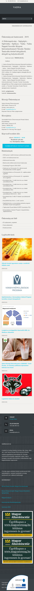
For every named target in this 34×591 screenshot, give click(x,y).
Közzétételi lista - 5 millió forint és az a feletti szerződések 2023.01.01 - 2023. (15, 193)
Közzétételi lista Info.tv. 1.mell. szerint (13, 200)
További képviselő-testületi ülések (17, 146)
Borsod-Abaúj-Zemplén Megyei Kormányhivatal (15, 486)
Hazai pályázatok (7, 225)
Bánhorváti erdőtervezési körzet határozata (15, 163)
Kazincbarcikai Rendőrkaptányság (11, 502)
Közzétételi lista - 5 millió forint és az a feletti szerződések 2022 (15, 189)
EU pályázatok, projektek (10, 222)
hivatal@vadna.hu (11, 109)
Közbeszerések (7, 227)
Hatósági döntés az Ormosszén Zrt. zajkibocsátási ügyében (17, 173)
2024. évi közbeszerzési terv (11, 157)
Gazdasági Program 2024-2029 (11, 165)
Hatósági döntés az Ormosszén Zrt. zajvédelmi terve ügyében (16, 177)
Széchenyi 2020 (6, 507)
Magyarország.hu (6, 497)
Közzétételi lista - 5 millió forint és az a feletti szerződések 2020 (15, 185)
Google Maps (13, 419)
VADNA (17, 7)
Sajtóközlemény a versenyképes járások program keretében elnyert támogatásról (16, 204)
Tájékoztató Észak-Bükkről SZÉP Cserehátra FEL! (17, 207)
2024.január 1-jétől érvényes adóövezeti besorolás (17, 155)
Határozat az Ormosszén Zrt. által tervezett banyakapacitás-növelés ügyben (15, 168)
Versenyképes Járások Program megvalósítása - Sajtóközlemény (16, 210)
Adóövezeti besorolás (9, 160)
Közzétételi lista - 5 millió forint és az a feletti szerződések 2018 (15, 181)
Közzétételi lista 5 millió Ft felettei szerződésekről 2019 (16, 197)
